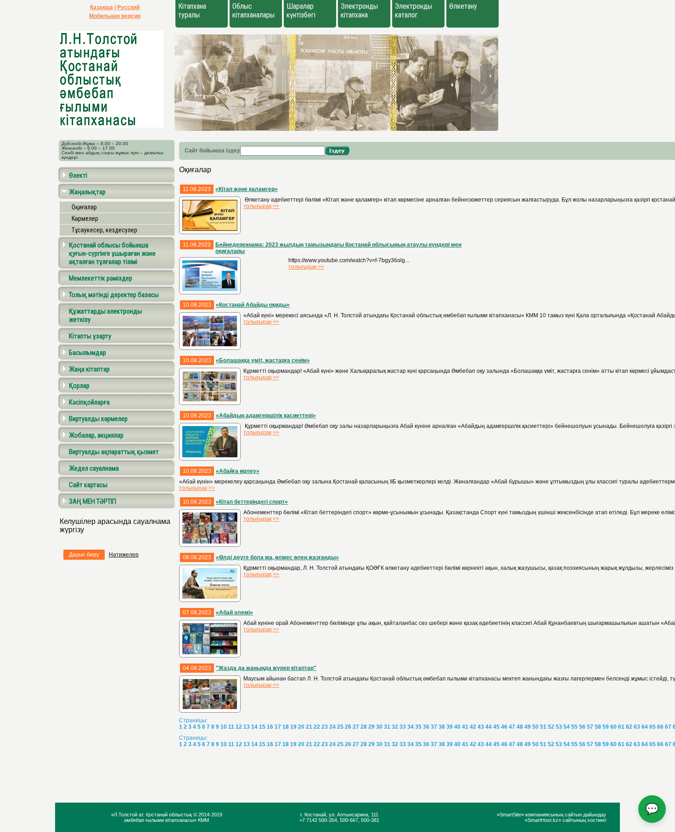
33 (402, 727)
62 (629, 727)
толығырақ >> (261, 206)
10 (223, 727)
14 (254, 727)
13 (246, 727)
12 (239, 727)
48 (520, 727)
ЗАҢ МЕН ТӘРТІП (92, 501)
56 (582, 727)
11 (231, 727)
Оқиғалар (84, 207)
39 (449, 727)
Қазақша (101, 7)
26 (348, 727)
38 (442, 727)
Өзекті (78, 175)
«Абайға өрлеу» (237, 471)
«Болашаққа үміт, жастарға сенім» (263, 360)
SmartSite (510, 814)
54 (566, 727)
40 (457, 727)
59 (605, 727)
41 (465, 727)
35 (418, 727)
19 (293, 727)
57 (590, 727)
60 (613, 727)
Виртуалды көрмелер (98, 419)
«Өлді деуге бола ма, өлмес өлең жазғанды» (277, 557)
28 (363, 727)
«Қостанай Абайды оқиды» (253, 305)
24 (332, 727)
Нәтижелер (124, 554)
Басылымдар (87, 353)
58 (598, 727)
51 (543, 727)
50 (535, 727)
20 (301, 727)
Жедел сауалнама (94, 468)
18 (285, 727)
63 (637, 727)
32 (395, 727)
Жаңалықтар (87, 192)
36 (426, 727)
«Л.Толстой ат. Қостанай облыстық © (154, 814)
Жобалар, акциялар (96, 435)
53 (559, 727)
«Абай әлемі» (234, 612)
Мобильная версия (115, 16)
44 (488, 727)
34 (410, 727)
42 (473, 727)
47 (512, 727)
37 (434, 727)
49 (527, 727)
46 (504, 727)
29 (371, 727)
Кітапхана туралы (192, 10)
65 (652, 727)
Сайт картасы (88, 485)
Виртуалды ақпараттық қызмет (114, 452)
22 (317, 727)
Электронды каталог (413, 10)
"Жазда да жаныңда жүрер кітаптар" (266, 668)
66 (660, 727)
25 (340, 727)
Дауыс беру (84, 554)
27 (356, 727)
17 (278, 727)
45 (496, 727)
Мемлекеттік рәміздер (100, 278)
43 (481, 727)
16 (270, 727)
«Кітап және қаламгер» (246, 189)
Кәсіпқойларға (89, 402)
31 (387, 727)
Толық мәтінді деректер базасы (114, 295)
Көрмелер (85, 218)
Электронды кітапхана (359, 10)
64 (644, 727)
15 (262, 727)
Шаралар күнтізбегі (301, 10)
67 (668, 727)
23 (324, 727)
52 (551, 727)
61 (621, 727)
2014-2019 (210, 814)
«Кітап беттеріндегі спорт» (252, 502)
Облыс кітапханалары (253, 10)
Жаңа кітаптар (89, 369)
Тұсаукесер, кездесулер (104, 230)
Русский (128, 7)
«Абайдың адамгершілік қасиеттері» (266, 415)
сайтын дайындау (585, 814)
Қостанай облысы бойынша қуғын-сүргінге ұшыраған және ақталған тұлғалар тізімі (112, 253)
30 (379, 727)
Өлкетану (463, 6)
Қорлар (79, 386)
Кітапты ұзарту (90, 336)
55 (574, 727)
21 (309, 727)
